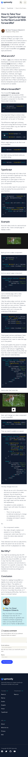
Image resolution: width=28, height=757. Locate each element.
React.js (3, 694)
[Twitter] (6, 751)
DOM (8, 63)
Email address (5, 645)
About (3, 724)
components (5, 44)
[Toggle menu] (21, 2)
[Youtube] (15, 751)
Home (3, 8)
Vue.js (3, 708)
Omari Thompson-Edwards (15, 30)
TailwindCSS (5, 298)
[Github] (10, 751)
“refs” (9, 59)
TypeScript (10, 8)
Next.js (3, 698)
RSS (2, 734)
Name (2, 655)
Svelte (3, 701)
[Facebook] (2, 751)
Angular (3, 705)
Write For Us (4, 727)
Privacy (3, 731)
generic (22, 48)
